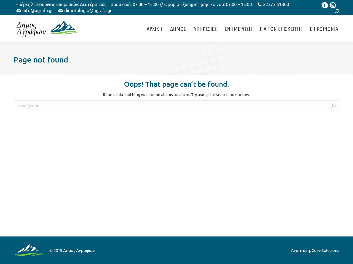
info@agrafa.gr (38, 10)
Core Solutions (325, 250)
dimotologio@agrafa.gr (88, 10)
